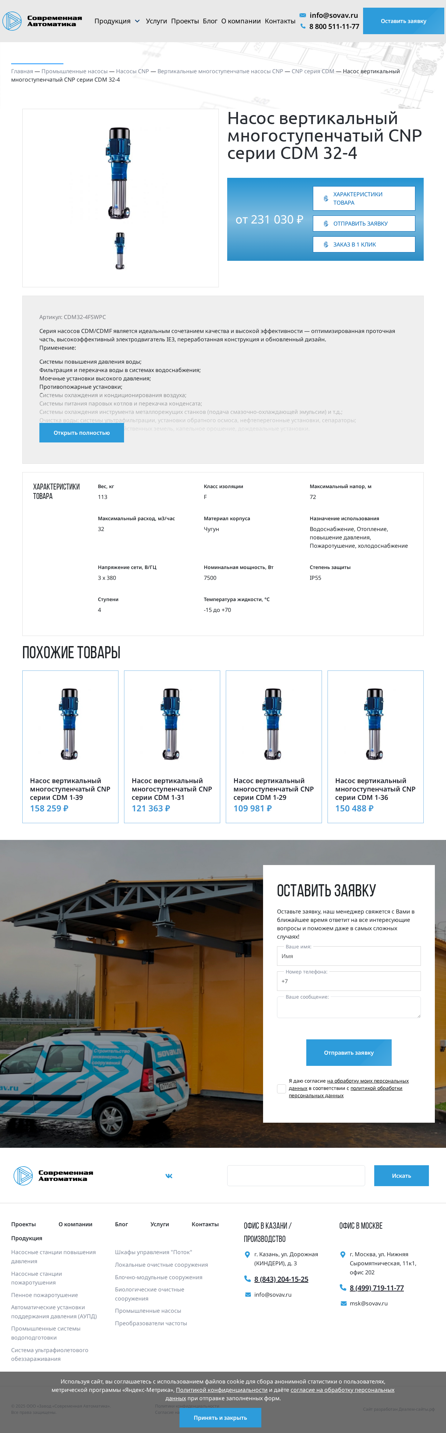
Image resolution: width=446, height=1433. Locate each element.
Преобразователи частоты (151, 1323)
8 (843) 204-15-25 (281, 1279)
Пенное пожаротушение (44, 1295)
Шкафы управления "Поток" (153, 1252)
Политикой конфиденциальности (222, 1390)
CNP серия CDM (313, 71)
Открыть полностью (82, 433)
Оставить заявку (403, 21)
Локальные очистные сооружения (161, 1264)
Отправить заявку (360, 223)
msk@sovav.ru (369, 1303)
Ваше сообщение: (307, 996)
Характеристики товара (358, 198)
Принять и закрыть (220, 1417)
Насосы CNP (132, 71)
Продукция (112, 20)
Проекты (185, 20)
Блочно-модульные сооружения (158, 1277)
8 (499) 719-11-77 (377, 1287)
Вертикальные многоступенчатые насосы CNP (220, 71)
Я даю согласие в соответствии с (349, 1088)
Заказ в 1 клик (354, 244)
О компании (241, 20)
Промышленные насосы (74, 71)
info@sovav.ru (334, 15)
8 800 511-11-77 (334, 26)
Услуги (156, 20)
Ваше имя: (299, 946)
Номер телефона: (307, 971)
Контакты (280, 20)
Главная (22, 71)
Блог (210, 20)
